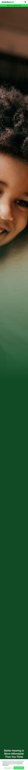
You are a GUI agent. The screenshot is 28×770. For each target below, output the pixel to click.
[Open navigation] (25, 2)
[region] (14, 764)
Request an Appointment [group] (13, 5)
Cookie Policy (5, 765)
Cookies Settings (7, 767)
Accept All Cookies (19, 767)
